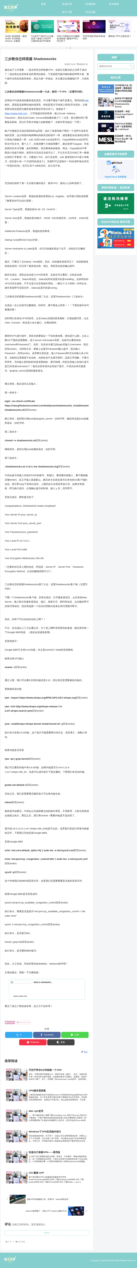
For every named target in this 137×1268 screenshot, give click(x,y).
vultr (86, 100)
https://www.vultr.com (16, 113)
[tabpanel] (17, 31)
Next (135, 32)
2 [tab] (70, 48)
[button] (61, 1042)
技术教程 (11, 1022)
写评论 (47, 1233)
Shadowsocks (25, 1022)
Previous (2, 32)
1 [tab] (66, 48)
